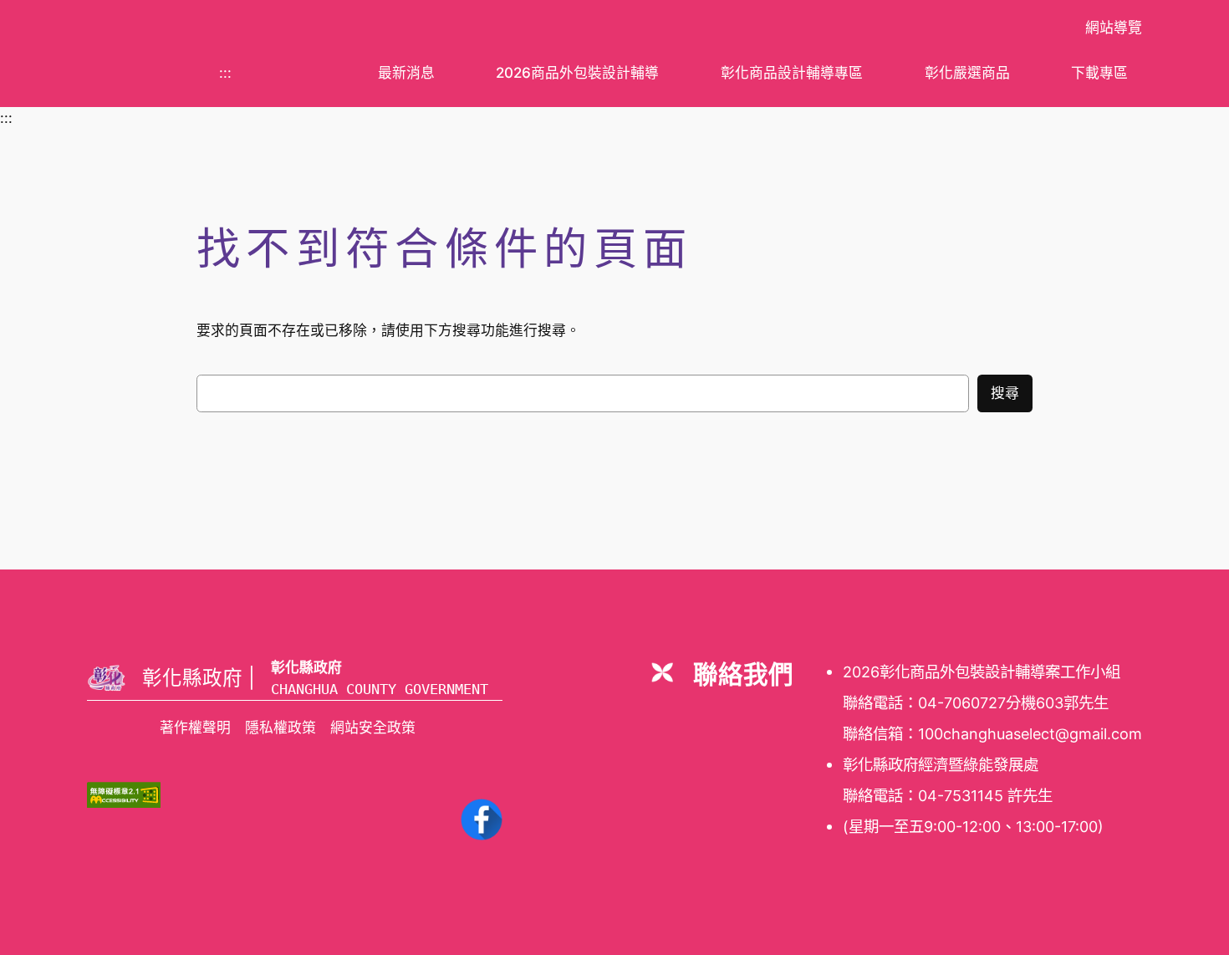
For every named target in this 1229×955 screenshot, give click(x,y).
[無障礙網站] (124, 802)
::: (225, 72)
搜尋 (1005, 393)
